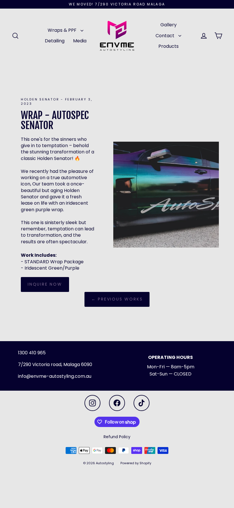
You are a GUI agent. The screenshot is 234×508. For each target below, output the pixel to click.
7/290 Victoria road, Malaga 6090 (54, 364)
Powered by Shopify (135, 463)
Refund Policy (117, 437)
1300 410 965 (32, 352)
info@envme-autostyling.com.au (54, 376)
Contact (165, 35)
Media (79, 40)
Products (168, 46)
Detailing (54, 40)
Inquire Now (45, 284)
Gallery (168, 24)
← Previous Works (117, 299)
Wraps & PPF (63, 30)
